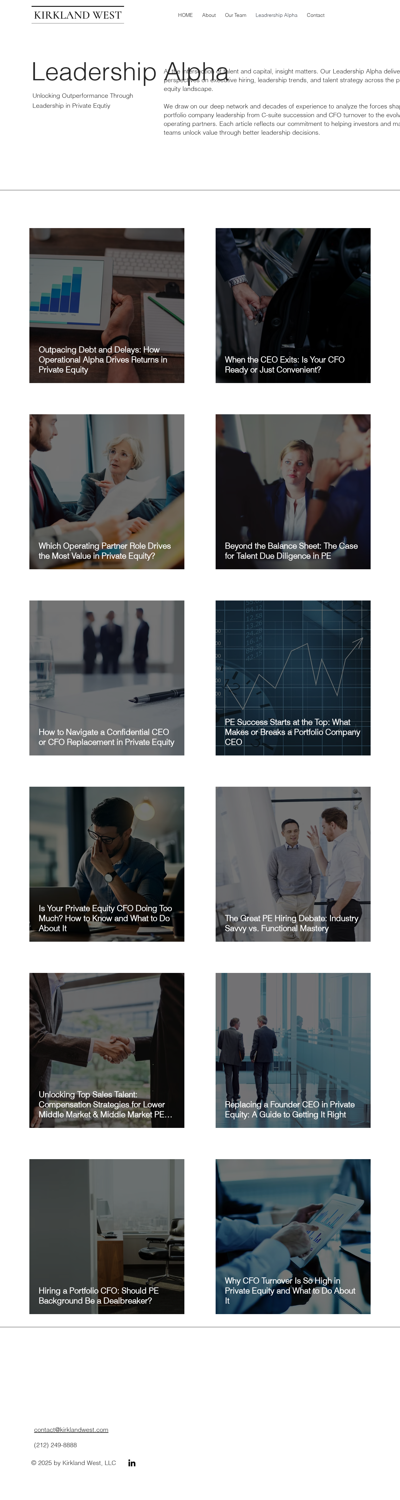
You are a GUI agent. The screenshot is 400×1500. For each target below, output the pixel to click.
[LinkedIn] (132, 1463)
